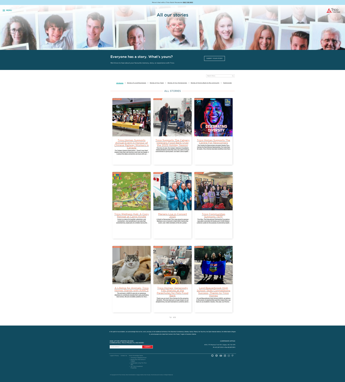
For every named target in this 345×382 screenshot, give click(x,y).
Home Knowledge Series (136, 355)
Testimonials (227, 83)
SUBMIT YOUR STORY (214, 58)
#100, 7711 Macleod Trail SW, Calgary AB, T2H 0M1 (219, 344)
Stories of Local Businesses (136, 83)
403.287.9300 (219, 347)
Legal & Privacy (114, 355)
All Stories (119, 83)
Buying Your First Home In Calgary (138, 360)
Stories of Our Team (157, 83)
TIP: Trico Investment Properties (137, 367)
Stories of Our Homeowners (177, 83)
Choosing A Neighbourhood (138, 357)
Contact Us (124, 355)
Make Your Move (188, 2)
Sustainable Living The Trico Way (139, 363)
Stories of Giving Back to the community (205, 83)
